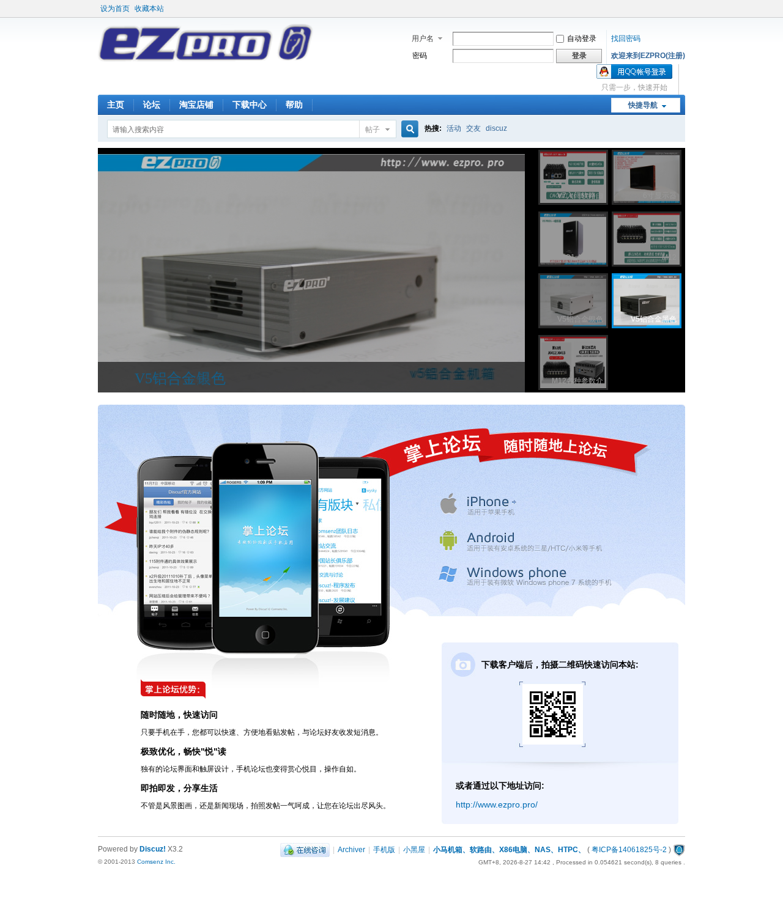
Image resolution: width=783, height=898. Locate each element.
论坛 (151, 104)
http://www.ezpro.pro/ (497, 804)
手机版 (384, 849)
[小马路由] (205, 59)
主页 (115, 104)
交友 (473, 128)
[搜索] (408, 129)
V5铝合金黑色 (180, 378)
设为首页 (115, 8)
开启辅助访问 (682, 8)
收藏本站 (149, 8)
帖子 (372, 129)
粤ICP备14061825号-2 (629, 849)
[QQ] (305, 849)
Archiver (351, 849)
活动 (454, 128)
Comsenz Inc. (156, 861)
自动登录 (581, 38)
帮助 (294, 104)
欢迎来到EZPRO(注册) (648, 55)
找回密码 (625, 38)
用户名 (423, 38)
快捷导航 (643, 105)
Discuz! (152, 849)
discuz (496, 128)
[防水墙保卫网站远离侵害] (679, 849)
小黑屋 (414, 849)
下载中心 (249, 104)
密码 (419, 55)
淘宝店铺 (196, 104)
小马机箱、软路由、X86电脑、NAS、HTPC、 (509, 849)
